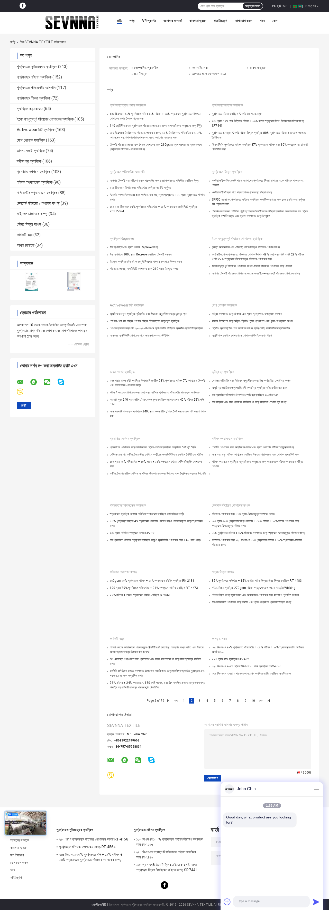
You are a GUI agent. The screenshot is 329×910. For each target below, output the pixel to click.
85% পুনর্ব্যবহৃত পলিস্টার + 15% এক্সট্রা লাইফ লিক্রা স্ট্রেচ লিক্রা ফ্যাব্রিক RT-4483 (257, 580)
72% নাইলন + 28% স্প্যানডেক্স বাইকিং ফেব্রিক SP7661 (140, 595)
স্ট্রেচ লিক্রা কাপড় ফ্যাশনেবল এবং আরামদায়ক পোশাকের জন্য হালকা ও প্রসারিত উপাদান (255, 595)
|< (168, 701)
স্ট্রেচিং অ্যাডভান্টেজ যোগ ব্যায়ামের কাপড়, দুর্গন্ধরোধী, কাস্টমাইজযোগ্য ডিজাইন (251, 328)
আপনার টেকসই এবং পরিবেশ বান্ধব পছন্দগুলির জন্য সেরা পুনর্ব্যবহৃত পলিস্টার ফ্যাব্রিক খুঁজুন (154, 180)
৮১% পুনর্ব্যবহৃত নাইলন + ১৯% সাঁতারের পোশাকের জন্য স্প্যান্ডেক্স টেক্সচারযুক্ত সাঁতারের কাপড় (258, 533)
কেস (274, 21)
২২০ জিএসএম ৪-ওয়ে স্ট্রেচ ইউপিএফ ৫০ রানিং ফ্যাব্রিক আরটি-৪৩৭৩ (246, 666)
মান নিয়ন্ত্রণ (220, 21)
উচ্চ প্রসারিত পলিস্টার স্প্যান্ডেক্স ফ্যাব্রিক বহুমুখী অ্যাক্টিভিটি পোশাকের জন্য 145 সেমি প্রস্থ (155, 540)
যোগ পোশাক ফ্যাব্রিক (31, 140)
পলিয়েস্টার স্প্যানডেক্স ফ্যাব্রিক (37, 192)
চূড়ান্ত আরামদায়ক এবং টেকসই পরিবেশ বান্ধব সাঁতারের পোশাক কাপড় (246, 247)
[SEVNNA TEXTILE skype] (64, 382)
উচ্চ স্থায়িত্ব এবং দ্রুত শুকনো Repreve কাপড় (134, 247)
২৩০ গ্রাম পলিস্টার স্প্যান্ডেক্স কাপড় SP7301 (133, 533)
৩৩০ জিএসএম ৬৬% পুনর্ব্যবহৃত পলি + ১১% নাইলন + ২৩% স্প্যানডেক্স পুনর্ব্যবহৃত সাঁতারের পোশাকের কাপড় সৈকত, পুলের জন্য (91, 858)
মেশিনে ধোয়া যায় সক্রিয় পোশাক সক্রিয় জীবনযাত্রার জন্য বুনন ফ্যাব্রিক (144, 321)
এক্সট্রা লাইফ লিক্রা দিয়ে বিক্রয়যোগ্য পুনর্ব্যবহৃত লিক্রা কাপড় (242, 192)
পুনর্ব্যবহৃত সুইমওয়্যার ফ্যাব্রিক (37, 66)
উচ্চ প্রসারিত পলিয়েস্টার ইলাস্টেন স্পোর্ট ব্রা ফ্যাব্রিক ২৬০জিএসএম (245, 395)
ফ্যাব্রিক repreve (30, 108)
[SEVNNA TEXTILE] (72, 22)
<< (176, 701)
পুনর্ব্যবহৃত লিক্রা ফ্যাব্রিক (33, 98)
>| (268, 701)
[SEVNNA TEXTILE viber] (23, 392)
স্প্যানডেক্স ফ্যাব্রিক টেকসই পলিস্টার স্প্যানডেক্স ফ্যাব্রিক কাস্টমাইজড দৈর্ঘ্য (147, 514)
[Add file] (227, 901)
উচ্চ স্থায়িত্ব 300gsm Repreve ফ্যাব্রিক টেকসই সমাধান (140, 254)
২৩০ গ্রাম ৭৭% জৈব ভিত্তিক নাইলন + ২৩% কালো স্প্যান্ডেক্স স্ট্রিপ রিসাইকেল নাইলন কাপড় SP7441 (166, 867)
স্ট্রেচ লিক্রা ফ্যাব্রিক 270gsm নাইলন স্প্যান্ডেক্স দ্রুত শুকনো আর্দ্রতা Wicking (253, 588)
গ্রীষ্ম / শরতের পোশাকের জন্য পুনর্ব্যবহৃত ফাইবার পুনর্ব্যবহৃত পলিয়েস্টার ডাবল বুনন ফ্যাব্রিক (154, 392)
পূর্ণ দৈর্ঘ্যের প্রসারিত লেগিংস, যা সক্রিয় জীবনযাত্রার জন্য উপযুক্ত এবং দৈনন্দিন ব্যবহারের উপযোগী (158, 473)
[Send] (316, 901)
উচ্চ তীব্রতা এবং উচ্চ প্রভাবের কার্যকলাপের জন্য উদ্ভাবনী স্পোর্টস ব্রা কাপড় (249, 402)
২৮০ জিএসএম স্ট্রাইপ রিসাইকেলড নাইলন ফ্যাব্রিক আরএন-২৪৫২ (166, 854)
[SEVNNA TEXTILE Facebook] (22, 6)
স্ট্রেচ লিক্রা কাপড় (29, 224)
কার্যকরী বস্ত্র (24, 234)
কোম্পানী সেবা (200, 68)
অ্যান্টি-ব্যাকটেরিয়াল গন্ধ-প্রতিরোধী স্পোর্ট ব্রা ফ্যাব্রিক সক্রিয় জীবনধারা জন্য (249, 388)
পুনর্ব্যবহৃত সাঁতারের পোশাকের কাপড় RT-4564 (87, 847)
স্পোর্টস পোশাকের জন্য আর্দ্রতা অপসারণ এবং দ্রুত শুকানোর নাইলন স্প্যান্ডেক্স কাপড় (253, 447)
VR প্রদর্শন (149, 21)
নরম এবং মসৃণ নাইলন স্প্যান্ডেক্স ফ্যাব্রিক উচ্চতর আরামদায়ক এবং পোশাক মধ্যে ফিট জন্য (255, 454)
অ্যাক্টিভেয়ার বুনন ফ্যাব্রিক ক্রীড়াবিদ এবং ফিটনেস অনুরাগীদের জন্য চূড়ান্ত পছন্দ (148, 314)
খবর (262, 21)
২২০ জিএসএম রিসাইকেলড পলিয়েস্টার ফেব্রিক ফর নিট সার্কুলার (140, 188)
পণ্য (132, 21)
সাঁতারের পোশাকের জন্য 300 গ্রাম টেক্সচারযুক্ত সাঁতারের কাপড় (243, 514)
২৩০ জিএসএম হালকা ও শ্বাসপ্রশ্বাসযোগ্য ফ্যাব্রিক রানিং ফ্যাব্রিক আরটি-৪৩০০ (251, 673)
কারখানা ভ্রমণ (197, 21)
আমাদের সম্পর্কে (172, 21)
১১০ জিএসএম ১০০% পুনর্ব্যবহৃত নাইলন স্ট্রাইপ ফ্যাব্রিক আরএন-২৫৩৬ (169, 841)
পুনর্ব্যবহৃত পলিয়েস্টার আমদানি (36, 87)
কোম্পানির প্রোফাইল (146, 68)
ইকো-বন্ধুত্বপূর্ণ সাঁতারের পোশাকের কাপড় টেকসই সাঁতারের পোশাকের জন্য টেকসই (252, 266)
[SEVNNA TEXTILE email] (23, 382)
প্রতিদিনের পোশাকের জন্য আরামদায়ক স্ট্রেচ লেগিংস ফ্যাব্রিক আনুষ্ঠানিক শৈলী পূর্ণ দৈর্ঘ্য (153, 447)
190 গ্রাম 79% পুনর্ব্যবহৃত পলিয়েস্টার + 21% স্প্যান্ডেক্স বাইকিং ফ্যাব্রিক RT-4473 (154, 588)
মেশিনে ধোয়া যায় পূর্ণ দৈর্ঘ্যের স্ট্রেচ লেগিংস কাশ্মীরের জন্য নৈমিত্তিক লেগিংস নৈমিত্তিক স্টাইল (156, 454)
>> (261, 701)
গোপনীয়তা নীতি (99, 904)
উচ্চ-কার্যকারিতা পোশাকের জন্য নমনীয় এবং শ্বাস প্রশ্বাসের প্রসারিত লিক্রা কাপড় (251, 602)
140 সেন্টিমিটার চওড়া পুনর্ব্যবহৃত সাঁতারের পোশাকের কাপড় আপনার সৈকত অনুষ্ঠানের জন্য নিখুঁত (156, 125)
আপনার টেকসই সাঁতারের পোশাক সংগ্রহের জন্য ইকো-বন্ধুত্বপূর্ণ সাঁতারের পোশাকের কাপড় (256, 273)
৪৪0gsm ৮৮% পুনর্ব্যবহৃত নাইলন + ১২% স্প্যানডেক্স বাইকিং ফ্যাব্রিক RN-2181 (152, 580)
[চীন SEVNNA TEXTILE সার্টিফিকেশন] (31, 281)
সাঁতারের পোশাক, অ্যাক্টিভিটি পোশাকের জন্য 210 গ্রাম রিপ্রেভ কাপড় (144, 269)
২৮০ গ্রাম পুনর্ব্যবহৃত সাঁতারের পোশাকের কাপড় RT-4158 (93, 839)
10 (253, 701)
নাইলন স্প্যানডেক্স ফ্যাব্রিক (34, 182)
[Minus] (316, 789)
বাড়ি (119, 21)
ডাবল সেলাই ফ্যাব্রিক (31, 150)
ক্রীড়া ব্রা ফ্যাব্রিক (29, 161)
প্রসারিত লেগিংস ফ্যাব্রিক (33, 171)
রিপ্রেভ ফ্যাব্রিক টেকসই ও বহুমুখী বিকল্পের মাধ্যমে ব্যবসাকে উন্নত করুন (146, 261)
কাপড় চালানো (25, 245)
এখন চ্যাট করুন (279, 6)
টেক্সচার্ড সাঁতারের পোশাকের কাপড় (38, 203)
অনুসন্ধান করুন (252, 6)
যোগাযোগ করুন (243, 21)
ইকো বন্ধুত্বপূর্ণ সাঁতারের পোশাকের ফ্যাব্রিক (45, 119)
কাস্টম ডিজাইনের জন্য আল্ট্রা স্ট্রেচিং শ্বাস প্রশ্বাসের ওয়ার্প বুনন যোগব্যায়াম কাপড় (252, 321)
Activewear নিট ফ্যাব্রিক (35, 129)
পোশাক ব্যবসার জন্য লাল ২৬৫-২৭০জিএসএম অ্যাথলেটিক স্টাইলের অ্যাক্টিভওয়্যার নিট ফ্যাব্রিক (156, 328)
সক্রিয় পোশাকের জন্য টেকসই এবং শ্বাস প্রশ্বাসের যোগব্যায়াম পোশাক (247, 314)
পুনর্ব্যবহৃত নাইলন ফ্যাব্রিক (34, 77)
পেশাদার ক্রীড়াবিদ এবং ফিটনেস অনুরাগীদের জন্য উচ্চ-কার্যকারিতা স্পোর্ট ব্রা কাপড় (251, 380)
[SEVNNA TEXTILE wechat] (50, 382)
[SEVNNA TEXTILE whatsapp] (36, 382)
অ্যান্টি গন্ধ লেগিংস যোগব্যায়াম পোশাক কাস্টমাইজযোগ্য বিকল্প (242, 335)
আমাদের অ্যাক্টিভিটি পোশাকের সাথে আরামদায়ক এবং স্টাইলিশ (139, 335)
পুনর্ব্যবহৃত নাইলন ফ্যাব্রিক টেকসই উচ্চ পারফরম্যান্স (237, 114)
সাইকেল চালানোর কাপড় (32, 213)
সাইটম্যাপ (16, 877)
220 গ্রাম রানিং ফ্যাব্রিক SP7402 (230, 659)
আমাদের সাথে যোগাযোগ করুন (209, 74)
